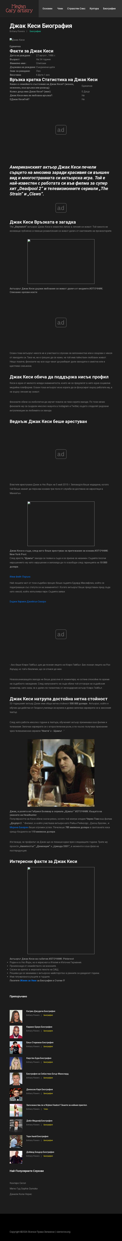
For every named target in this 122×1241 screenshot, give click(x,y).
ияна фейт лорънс (20, 576)
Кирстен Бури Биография (38, 1058)
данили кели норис (21, 1194)
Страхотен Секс (76, 8)
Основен (47, 8)
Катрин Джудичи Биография (40, 1011)
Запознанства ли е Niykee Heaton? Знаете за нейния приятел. (56, 1105)
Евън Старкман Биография (39, 1042)
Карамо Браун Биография (39, 1027)
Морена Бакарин (19, 827)
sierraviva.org (63, 1231)
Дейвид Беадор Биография (40, 1152)
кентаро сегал (18, 1183)
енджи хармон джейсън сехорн (28, 601)
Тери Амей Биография (37, 1136)
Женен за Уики (28, 980)
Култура (94, 8)
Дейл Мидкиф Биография (39, 1121)
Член (60, 8)
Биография (109, 8)
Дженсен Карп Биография (39, 1089)
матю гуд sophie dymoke (24, 1188)
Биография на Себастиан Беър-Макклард (47, 1074)
